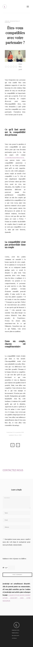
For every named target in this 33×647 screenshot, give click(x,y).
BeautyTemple (15, 635)
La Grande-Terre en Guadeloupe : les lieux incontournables (12, 445)
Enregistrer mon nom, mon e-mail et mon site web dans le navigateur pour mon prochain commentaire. (16, 542)
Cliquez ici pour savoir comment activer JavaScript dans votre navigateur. (16, 597)
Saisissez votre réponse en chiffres (14, 559)
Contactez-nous (13, 470)
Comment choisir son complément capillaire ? (18, 445)
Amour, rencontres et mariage (12, 22)
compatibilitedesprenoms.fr (14, 157)
